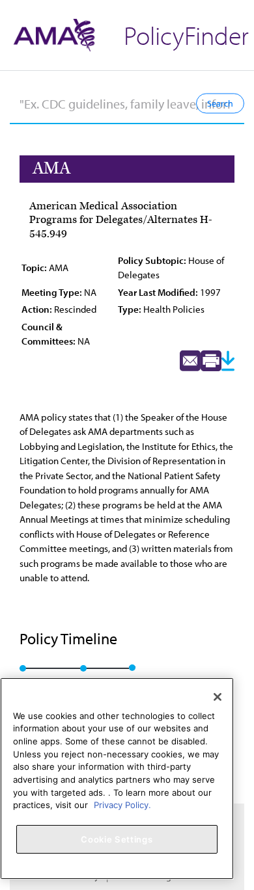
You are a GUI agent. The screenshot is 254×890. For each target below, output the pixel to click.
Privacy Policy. (122, 805)
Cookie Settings (116, 839)
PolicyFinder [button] (186, 34)
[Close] (217, 697)
